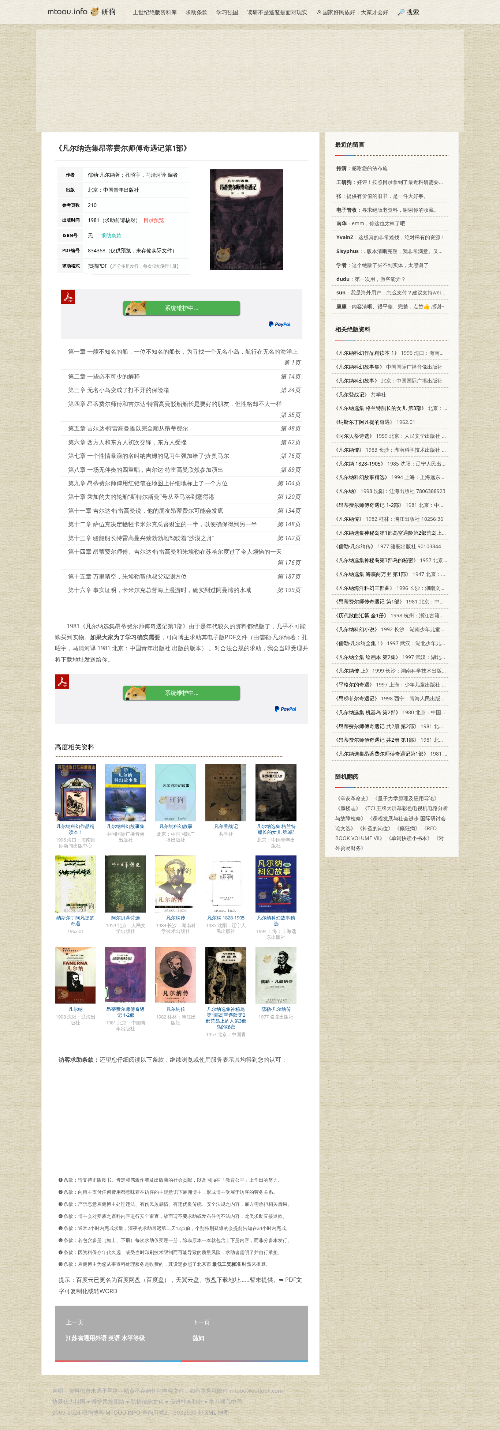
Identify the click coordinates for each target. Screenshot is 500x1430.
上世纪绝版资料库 (155, 12)
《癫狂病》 (407, 828)
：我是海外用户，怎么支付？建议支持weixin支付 (397, 292)
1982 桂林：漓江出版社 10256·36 (388, 518)
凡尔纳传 (175, 917)
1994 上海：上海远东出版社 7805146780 (409, 477)
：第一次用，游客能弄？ (371, 278)
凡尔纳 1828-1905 (226, 917)
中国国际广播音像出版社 (388, 366)
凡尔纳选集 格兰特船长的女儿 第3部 (276, 829)
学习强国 (227, 12)
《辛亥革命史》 (353, 798)
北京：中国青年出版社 (406, 407)
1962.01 (374, 421)
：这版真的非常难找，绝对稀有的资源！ (390, 237)
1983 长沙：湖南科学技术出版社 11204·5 (397, 449)
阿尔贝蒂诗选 (125, 917)
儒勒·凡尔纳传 (276, 1009)
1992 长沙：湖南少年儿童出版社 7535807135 (409, 629)
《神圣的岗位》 (375, 828)
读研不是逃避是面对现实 (277, 12)
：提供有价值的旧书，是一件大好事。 (382, 195)
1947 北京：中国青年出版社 (405, 574)
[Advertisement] (250, 81)
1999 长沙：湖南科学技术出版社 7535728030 (405, 670)
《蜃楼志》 (348, 808)
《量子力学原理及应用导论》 (406, 798)
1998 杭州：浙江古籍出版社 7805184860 (409, 615)
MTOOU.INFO (123, 1412)
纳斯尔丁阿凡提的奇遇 (75, 920)
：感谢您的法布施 (362, 168)
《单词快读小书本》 (409, 838)
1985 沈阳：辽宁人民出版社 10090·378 (405, 463)
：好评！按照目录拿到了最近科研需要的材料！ (397, 181)
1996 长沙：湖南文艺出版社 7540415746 (412, 587)
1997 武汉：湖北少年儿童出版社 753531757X (412, 643)
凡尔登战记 (226, 826)
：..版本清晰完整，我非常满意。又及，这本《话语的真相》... (417, 251)
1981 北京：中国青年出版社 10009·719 (415, 601)
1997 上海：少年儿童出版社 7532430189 (402, 684)
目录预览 (153, 220)
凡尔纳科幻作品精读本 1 (75, 829)
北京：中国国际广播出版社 (388, 380)
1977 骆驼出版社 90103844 (387, 546)
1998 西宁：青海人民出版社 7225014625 (404, 698)
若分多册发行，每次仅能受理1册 (144, 266)
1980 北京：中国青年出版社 (400, 712)
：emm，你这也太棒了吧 (370, 223)
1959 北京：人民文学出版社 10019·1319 (401, 435)
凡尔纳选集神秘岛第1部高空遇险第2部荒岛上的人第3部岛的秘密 (226, 1018)
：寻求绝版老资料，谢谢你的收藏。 (387, 209)
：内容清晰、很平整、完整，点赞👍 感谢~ (390, 306)
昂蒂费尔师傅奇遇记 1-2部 (126, 1012)
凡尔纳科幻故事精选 (276, 920)
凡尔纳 (75, 1009)
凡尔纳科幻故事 (176, 826)
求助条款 (197, 12)
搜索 (413, 12)
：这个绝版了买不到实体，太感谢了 (382, 264)
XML (210, 1412)
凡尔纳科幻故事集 (126, 826)
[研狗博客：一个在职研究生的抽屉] (81, 11)
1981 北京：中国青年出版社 (414, 753)
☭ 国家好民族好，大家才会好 (352, 12)
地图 (223, 1412)
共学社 (359, 394)
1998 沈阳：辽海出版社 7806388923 (389, 491)
